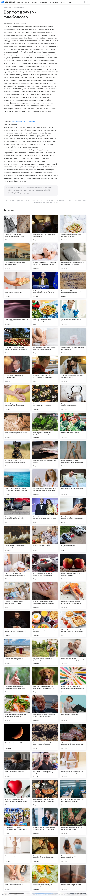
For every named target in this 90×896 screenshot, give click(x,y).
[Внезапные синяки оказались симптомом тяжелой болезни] (45, 595)
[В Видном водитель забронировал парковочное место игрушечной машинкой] (73, 539)
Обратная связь (62, 894)
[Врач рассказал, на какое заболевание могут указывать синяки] (73, 454)
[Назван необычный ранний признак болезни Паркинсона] (17, 680)
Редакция (34, 894)
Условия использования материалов (47, 894)
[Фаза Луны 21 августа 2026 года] (17, 737)
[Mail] (2, 2)
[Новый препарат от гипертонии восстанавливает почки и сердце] (73, 511)
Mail (3, 894)
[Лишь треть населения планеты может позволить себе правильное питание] (17, 708)
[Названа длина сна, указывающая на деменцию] (45, 228)
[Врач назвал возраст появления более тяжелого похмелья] (45, 708)
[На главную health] (9, 2)
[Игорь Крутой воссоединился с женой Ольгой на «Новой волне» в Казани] (45, 511)
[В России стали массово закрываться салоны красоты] (17, 567)
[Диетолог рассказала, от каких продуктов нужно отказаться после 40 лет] (45, 793)
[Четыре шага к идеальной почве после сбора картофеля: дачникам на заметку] (45, 737)
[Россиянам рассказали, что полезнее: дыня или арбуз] (45, 878)
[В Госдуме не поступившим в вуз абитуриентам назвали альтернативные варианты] (73, 793)
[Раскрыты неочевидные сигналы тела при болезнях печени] (45, 341)
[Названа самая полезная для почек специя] (17, 539)
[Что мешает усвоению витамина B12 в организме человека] (45, 398)
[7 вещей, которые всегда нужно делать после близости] (73, 369)
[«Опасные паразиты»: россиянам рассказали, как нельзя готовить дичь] (73, 737)
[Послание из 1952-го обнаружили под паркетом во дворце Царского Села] (73, 285)
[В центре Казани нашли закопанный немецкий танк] (17, 228)
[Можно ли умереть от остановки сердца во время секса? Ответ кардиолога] (45, 256)
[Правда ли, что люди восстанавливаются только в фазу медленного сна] (45, 850)
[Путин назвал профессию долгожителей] (17, 369)
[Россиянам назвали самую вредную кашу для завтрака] (45, 567)
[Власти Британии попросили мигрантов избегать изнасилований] (17, 256)
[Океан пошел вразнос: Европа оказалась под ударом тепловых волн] (17, 482)
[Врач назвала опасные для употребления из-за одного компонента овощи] (45, 426)
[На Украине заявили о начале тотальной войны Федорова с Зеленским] (17, 624)
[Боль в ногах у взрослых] (17, 850)
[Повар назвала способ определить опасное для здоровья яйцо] (17, 285)
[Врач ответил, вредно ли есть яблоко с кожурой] (73, 567)
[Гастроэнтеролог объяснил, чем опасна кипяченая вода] (73, 398)
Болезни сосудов (19, 7)
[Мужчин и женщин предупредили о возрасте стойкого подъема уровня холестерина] (45, 821)
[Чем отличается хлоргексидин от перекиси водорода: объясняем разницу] (45, 482)
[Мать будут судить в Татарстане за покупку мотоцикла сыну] (17, 511)
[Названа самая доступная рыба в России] (45, 454)
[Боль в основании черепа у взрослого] (17, 765)
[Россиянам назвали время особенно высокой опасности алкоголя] (17, 652)
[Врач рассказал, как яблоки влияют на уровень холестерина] (17, 341)
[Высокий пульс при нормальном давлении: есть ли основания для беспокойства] (17, 398)
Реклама (15, 894)
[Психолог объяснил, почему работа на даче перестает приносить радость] (45, 652)
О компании (8, 894)
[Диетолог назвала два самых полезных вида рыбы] (73, 228)
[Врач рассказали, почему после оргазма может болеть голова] (17, 426)
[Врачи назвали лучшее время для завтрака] (45, 624)
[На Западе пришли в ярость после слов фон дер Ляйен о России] (45, 285)
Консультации (7, 7)
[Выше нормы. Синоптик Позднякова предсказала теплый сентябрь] (17, 821)
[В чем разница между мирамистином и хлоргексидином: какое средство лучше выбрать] (73, 850)
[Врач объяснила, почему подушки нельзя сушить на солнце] (73, 256)
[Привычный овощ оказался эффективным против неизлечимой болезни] (73, 426)
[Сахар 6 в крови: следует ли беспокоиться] (73, 313)
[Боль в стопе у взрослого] (17, 878)
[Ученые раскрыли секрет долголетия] (45, 539)
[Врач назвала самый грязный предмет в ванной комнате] (73, 878)
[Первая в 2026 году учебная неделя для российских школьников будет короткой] (17, 595)
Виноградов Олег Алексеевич (23, 122)
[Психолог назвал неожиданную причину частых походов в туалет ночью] (73, 765)
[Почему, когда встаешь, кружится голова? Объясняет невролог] (17, 313)
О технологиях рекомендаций (75, 894)
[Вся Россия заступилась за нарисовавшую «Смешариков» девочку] (73, 680)
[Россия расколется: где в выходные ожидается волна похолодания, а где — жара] (17, 454)
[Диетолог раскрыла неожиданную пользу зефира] (73, 341)
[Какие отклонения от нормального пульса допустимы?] (73, 652)
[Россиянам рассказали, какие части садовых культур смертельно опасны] (73, 821)
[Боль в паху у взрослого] (73, 708)
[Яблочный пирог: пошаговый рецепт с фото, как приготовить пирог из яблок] (73, 624)
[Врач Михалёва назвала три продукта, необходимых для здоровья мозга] (73, 595)
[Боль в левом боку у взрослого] (73, 482)
